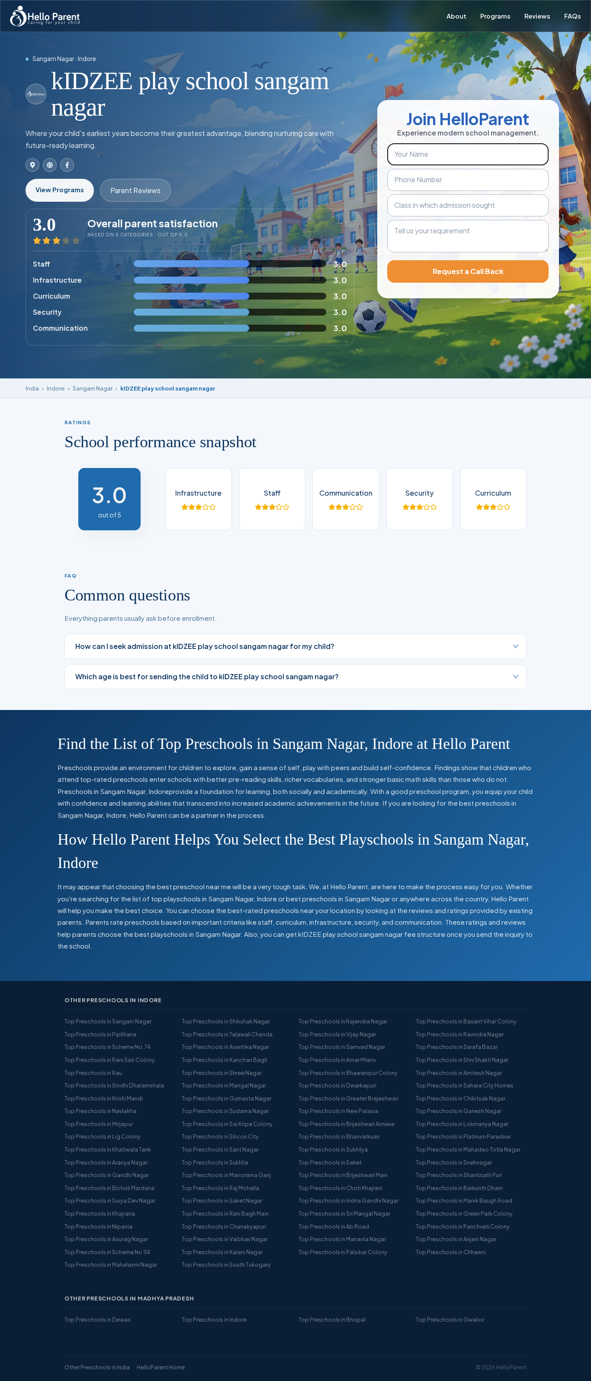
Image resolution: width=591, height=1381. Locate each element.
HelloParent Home (161, 1367)
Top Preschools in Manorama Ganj (226, 1174)
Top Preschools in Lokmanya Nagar (462, 1123)
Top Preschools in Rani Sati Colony (109, 1059)
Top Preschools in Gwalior (450, 1319)
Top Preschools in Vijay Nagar (337, 1034)
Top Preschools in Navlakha (100, 1110)
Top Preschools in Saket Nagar (222, 1200)
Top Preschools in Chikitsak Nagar (460, 1098)
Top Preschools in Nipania (98, 1226)
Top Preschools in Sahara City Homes (465, 1085)
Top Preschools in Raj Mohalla (220, 1187)
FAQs (572, 16)
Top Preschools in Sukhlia (215, 1162)
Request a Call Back (468, 271)
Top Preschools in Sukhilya (333, 1149)
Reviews (537, 16)
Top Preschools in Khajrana (99, 1213)
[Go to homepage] (45, 16)
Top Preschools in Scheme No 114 (107, 1252)
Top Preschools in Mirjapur (98, 1123)
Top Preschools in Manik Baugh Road (464, 1200)
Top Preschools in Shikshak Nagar (226, 1021)
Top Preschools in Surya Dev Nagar (109, 1200)
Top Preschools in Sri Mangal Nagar (344, 1213)
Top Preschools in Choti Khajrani (340, 1187)
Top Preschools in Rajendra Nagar (343, 1021)
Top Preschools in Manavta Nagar (342, 1239)
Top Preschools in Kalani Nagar (222, 1252)
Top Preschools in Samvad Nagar (342, 1046)
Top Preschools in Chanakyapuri (224, 1226)
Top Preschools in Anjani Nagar (456, 1239)
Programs (495, 16)
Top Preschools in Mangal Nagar (224, 1085)
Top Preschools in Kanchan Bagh (224, 1059)
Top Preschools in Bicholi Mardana (109, 1187)
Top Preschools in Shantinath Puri (459, 1174)
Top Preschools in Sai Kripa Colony (227, 1123)
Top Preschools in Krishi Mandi (103, 1098)
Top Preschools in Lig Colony (102, 1136)
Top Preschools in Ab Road (334, 1226)
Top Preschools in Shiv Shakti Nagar (462, 1059)
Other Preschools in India (97, 1367)
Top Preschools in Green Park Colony (464, 1213)
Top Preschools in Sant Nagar (220, 1149)
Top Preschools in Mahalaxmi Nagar (110, 1264)
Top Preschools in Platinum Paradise (463, 1136)
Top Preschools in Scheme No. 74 (107, 1046)
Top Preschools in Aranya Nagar (106, 1162)
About (456, 16)
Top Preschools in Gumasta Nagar (226, 1098)
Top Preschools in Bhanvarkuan (339, 1136)
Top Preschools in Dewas (97, 1319)
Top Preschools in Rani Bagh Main (225, 1213)
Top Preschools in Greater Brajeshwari (348, 1098)
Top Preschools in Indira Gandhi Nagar (348, 1200)
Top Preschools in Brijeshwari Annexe (347, 1123)
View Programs (59, 190)
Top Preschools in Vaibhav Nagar (225, 1239)
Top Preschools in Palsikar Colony (343, 1252)
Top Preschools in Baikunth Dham (459, 1187)
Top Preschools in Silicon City (220, 1136)
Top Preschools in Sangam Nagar (107, 1021)
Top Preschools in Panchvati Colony (463, 1226)
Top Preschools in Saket (330, 1162)
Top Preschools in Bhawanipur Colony (348, 1072)
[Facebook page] (67, 165)
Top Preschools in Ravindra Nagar (460, 1034)
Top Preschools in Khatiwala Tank (107, 1149)
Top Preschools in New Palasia (338, 1110)
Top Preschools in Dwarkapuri (337, 1085)
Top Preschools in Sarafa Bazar (457, 1046)
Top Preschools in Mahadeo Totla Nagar (468, 1149)
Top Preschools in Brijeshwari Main (343, 1174)
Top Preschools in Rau (93, 1072)
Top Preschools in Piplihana (100, 1034)
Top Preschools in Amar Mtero (337, 1059)
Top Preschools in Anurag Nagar (106, 1239)
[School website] (50, 165)
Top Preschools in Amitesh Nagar (459, 1072)
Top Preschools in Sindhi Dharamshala (114, 1085)
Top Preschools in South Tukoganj (226, 1264)
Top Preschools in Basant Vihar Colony (466, 1021)
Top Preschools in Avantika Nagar (225, 1046)
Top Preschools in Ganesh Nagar (458, 1110)
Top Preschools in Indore (214, 1319)
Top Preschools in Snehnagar (454, 1162)
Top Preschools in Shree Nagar (222, 1072)
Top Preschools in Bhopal (332, 1319)
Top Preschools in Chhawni (451, 1252)
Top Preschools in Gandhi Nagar (106, 1174)
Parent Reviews (135, 190)
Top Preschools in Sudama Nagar (225, 1110)
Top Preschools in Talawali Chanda (227, 1034)
